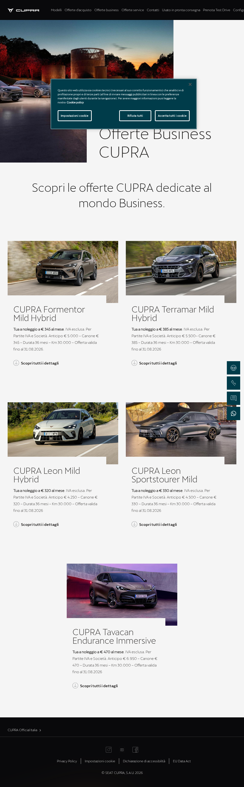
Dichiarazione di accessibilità (144, 761)
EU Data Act (182, 761)
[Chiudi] (190, 84)
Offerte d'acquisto (78, 10)
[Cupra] (29, 10)
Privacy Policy (67, 761)
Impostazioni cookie (75, 115)
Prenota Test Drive (216, 10)
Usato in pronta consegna (181, 10)
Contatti (153, 10)
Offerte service (133, 10)
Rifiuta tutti (135, 115)
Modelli (56, 10)
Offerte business (106, 10)
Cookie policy (75, 102)
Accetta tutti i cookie (172, 115)
